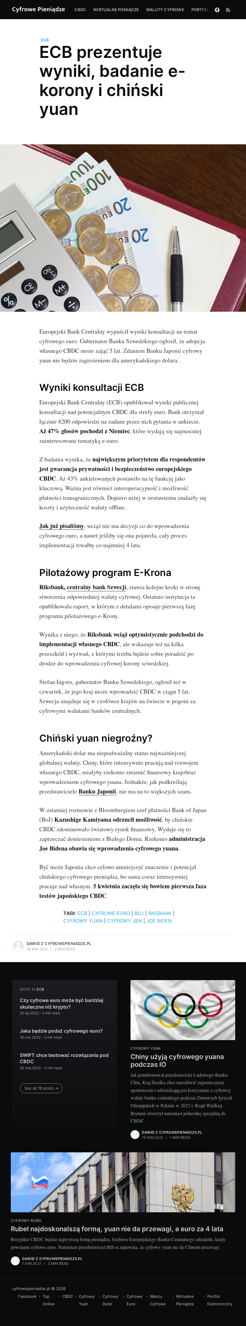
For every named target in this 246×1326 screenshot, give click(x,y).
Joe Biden (159, 921)
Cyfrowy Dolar (110, 1300)
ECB (45, 40)
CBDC (80, 9)
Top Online (49, 1300)
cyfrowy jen (124, 921)
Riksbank (159, 913)
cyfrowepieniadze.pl (31, 1288)
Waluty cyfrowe (165, 9)
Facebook (27, 1296)
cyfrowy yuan (83, 921)
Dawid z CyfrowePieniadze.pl (59, 943)
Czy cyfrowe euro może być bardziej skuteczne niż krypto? (61, 1003)
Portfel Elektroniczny (219, 1300)
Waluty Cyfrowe (158, 1300)
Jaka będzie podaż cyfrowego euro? (61, 1031)
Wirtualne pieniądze (116, 9)
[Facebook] (217, 9)
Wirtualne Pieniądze (185, 1300)
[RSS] (228, 9)
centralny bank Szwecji (96, 587)
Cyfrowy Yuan (86, 1300)
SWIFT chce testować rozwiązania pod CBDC (64, 1058)
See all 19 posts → (41, 1088)
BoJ (139, 913)
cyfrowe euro (111, 913)
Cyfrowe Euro (134, 1300)
